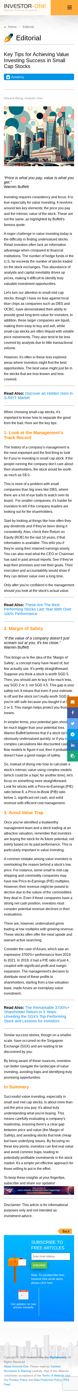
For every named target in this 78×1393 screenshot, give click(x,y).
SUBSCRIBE (39, 1265)
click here (46, 1282)
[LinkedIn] (72, 745)
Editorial (28, 27)
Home (12, 27)
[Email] (72, 701)
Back (66, 1231)
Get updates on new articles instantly (23, 1305)
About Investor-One (16, 1366)
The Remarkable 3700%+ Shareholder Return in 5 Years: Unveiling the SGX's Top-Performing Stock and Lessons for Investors (37, 1014)
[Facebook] (72, 712)
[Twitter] (72, 723)
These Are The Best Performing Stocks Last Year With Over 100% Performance (38, 609)
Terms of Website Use (56, 1375)
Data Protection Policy (48, 1380)
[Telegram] (72, 734)
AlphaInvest (57, 1357)
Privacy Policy (18, 1380)
